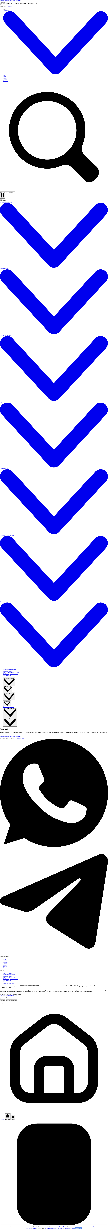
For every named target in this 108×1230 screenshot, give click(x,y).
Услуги (2, 197)
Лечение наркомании (5, 335)
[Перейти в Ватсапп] (54, 846)
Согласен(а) (78, 1228)
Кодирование (3, 402)
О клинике (6, 960)
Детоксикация (7, 675)
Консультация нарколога (9, 669)
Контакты (5, 81)
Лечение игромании (5, 468)
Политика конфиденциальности (8, 995)
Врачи (4, 75)
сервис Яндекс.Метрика (61, 1226)
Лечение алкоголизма (6, 202)
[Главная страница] (11, 0)
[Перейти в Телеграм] (54, 955)
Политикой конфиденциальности (51, 1228)
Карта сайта (6, 968)
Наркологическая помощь (7, 535)
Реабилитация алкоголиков (10, 674)
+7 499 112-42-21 (9, 6)
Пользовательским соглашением (67, 1228)
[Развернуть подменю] (55, 73)
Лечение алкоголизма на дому (11, 672)
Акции (5, 78)
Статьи (5, 79)
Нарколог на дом (7, 671)
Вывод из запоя (4, 268)
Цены (4, 76)
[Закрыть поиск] (0, 998)
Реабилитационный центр (7, 601)
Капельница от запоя (8, 983)
